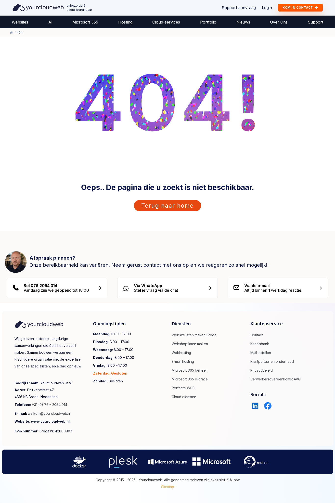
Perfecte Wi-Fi (183, 388)
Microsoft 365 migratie (190, 379)
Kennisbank (259, 344)
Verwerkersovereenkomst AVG (275, 379)
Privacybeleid (261, 370)
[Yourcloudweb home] (38, 7)
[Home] (11, 32)
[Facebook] (267, 406)
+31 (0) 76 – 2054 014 (49, 404)
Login (267, 7)
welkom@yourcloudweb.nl (49, 413)
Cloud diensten (184, 397)
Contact (256, 335)
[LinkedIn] (255, 406)
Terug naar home (167, 205)
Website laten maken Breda (194, 335)
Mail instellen (260, 353)
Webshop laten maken (190, 344)
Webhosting (181, 353)
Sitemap (167, 487)
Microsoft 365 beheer (189, 370)
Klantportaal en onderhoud (272, 361)
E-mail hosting (183, 361)
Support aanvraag (239, 7)
